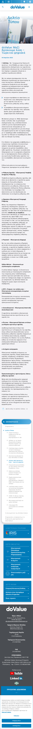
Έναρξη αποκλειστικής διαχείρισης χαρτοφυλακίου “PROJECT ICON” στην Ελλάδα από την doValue (16, 480)
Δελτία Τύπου (9, 430)
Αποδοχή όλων (16, 725)
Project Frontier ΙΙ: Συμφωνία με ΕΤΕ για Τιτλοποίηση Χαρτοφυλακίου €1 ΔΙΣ (15, 435)
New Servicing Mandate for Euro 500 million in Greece (16, 456)
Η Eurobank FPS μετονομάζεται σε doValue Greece (16, 507)
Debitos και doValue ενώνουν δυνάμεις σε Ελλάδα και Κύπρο (15, 473)
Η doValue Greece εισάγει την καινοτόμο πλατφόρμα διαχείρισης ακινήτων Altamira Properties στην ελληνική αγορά (16, 490)
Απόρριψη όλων (16, 720)
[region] (16, 712)
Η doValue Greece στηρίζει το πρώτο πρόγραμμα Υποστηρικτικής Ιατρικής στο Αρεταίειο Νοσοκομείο (16, 451)
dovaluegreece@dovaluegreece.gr (16, 621)
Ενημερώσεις (9, 426)
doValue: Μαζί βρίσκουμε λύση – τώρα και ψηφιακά (16, 461)
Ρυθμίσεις (16, 715)
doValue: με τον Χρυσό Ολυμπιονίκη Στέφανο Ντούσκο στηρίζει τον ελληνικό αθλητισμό (15, 443)
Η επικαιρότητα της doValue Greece (16, 513)
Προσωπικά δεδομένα (16, 689)
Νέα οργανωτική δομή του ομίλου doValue (16, 501)
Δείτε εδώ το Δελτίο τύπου (15, 409)
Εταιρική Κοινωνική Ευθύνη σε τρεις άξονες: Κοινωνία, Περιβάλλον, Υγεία (16, 466)
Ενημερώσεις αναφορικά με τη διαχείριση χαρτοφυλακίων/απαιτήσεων (15, 518)
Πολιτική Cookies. (6, 712)
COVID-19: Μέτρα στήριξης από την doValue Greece (16, 496)
